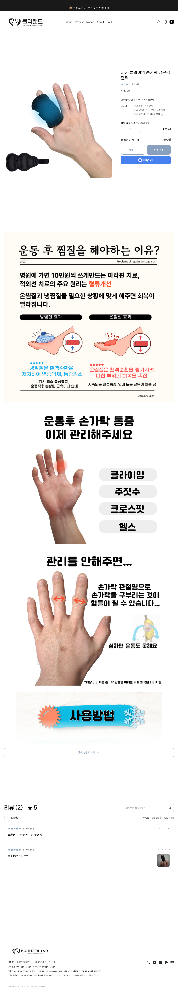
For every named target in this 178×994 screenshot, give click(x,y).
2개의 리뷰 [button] (134, 84)
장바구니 (133, 149)
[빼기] (124, 129)
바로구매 (158, 149)
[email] (155, 962)
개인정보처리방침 (24, 962)
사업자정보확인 (40, 962)
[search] (158, 22)
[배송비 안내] (162, 114)
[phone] (149, 962)
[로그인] (165, 22)
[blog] (172, 962)
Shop (69, 22)
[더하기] (137, 129)
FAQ (109, 22)
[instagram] (161, 962)
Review (79, 22)
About (100, 22)
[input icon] (170, 808)
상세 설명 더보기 (86, 752)
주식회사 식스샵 (92, 975)
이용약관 (10, 962)
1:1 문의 (52, 962)
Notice (90, 22)
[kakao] (166, 962)
